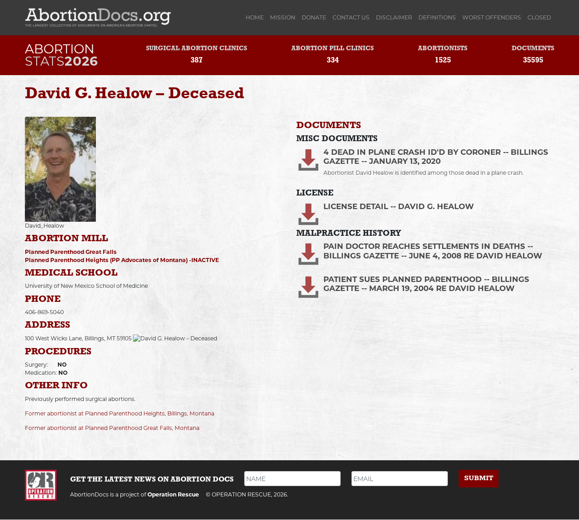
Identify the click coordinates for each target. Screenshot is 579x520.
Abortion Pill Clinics (332, 48)
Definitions (437, 17)
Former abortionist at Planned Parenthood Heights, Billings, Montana (119, 413)
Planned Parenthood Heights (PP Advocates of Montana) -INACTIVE (122, 260)
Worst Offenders (491, 17)
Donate (314, 17)
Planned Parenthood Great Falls (71, 251)
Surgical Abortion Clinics (196, 48)
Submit (479, 478)
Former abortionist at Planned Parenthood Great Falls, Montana (112, 428)
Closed (539, 17)
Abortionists (442, 48)
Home (256, 17)
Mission (282, 17)
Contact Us (351, 17)
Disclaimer (394, 17)
